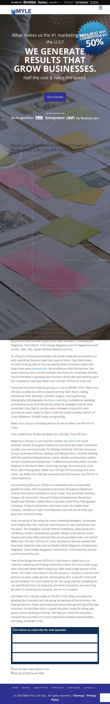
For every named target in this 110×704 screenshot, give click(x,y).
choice (73, 441)
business (49, 400)
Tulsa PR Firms (41, 687)
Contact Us (89, 687)
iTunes (55, 638)
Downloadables (55, 657)
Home (15, 687)
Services (26, 687)
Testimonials (57, 687)
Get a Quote (55, 97)
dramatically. (39, 368)
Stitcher (55, 647)
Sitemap (78, 695)
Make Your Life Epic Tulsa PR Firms (67, 170)
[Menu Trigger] (101, 8)
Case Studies (74, 687)
